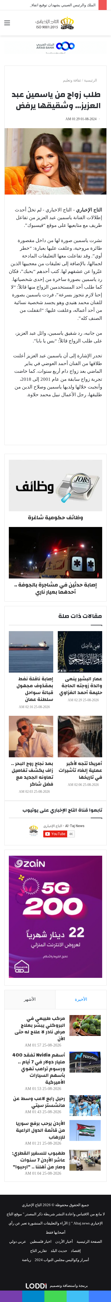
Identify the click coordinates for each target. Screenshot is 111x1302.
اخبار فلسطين (41, 1241)
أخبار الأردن (64, 1241)
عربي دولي (17, 1241)
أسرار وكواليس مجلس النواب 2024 (62, 1260)
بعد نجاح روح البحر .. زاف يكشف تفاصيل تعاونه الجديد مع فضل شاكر (32, 773)
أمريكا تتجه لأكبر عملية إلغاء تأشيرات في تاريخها (80, 770)
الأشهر (30, 999)
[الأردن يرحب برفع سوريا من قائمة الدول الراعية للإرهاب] (85, 1130)
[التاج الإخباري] (55, 22)
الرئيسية (91, 80)
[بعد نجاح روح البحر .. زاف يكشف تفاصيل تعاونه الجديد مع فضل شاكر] (31, 736)
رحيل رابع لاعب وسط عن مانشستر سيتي (39, 1102)
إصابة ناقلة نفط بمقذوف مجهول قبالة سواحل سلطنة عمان (35, 689)
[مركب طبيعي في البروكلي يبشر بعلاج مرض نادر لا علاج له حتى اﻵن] (85, 1025)
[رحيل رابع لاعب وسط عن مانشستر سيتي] (85, 1105)
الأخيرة (81, 999)
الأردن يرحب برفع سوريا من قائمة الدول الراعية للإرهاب (40, 1130)
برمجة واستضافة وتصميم (68, 1285)
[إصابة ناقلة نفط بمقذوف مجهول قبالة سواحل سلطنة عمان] (31, 652)
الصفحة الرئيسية (89, 1241)
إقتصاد (76, 1251)
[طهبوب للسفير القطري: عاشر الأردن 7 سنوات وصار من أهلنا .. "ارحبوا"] (85, 1160)
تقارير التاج (38, 1251)
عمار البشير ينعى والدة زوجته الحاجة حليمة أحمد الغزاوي (80, 685)
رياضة (26, 1260)
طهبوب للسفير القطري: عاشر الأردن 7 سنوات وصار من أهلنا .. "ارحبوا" (38, 1160)
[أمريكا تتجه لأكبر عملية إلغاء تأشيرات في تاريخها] (80, 736)
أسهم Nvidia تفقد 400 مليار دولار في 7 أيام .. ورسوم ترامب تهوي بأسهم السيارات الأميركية (38, 1069)
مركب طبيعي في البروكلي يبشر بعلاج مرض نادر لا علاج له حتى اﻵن (40, 1028)
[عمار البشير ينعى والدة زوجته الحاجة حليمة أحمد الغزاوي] (80, 652)
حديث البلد (59, 1251)
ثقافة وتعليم (72, 80)
